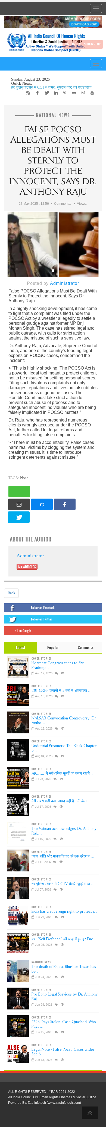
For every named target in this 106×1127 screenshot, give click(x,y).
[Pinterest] (64, 93)
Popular (53, 647)
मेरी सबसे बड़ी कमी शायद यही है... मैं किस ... (61, 801)
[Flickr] (72, 93)
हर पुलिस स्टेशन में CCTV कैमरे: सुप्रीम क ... (62, 884)
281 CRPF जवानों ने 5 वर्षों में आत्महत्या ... (61, 690)
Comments (85, 647)
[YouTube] (91, 93)
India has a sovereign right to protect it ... (65, 911)
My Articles (27, 566)
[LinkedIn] (54, 93)
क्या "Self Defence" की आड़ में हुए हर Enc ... (64, 939)
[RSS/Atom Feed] (27, 93)
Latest (20, 647)
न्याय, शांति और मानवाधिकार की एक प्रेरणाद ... (63, 856)
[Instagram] (82, 93)
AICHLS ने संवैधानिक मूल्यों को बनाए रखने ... (62, 773)
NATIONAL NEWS (53, 115)
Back (11, 593)
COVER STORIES (42, 658)
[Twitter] (45, 93)
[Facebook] (36, 93)
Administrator (64, 283)
